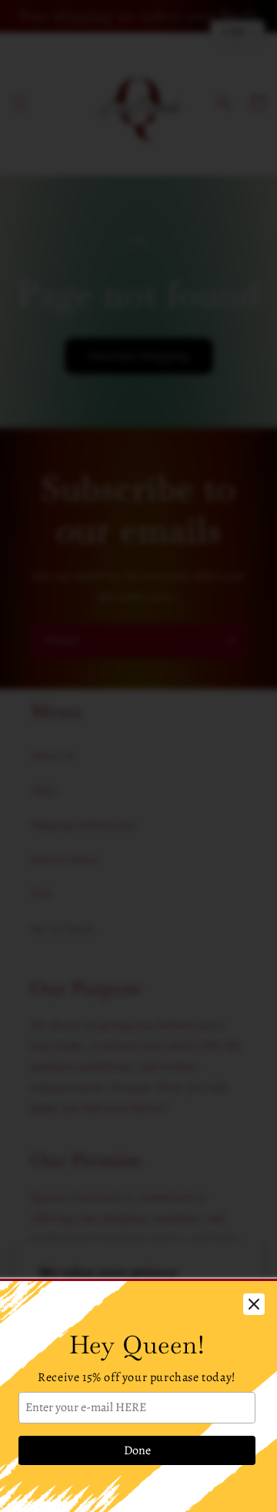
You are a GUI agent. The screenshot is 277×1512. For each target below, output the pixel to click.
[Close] (254, 1304)
